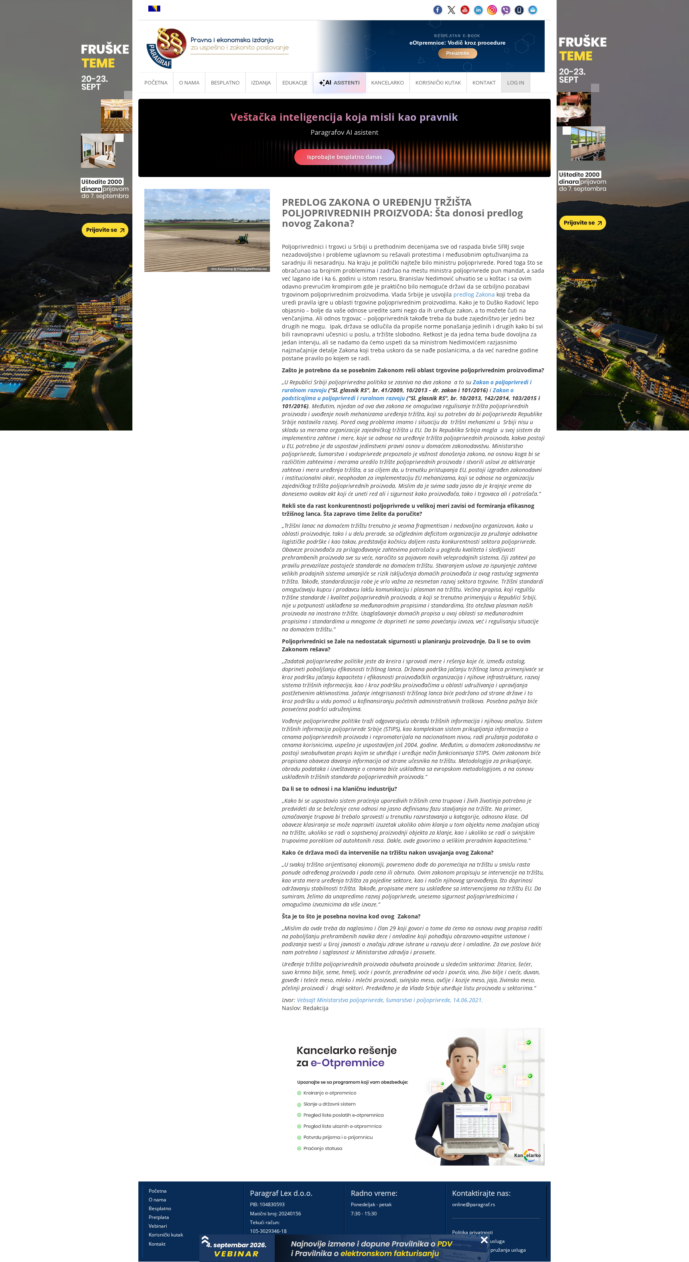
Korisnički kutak (166, 1234)
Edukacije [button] (294, 82)
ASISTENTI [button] (347, 82)
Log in (515, 82)
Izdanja (261, 82)
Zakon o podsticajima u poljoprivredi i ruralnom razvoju (398, 394)
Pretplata (159, 1217)
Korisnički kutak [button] (438, 82)
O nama (189, 82)
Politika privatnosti (472, 1232)
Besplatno (225, 82)
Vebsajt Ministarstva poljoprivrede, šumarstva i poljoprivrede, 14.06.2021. (390, 1000)
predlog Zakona (474, 294)
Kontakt (157, 1243)
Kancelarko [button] (387, 82)
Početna (155, 82)
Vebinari (158, 1226)
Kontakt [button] (484, 82)
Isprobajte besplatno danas (344, 157)
